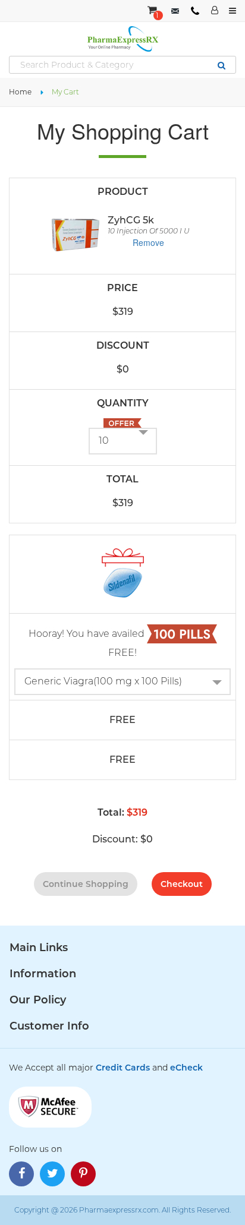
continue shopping (85, 884)
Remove (148, 242)
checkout (182, 884)
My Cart (65, 91)
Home (20, 91)
